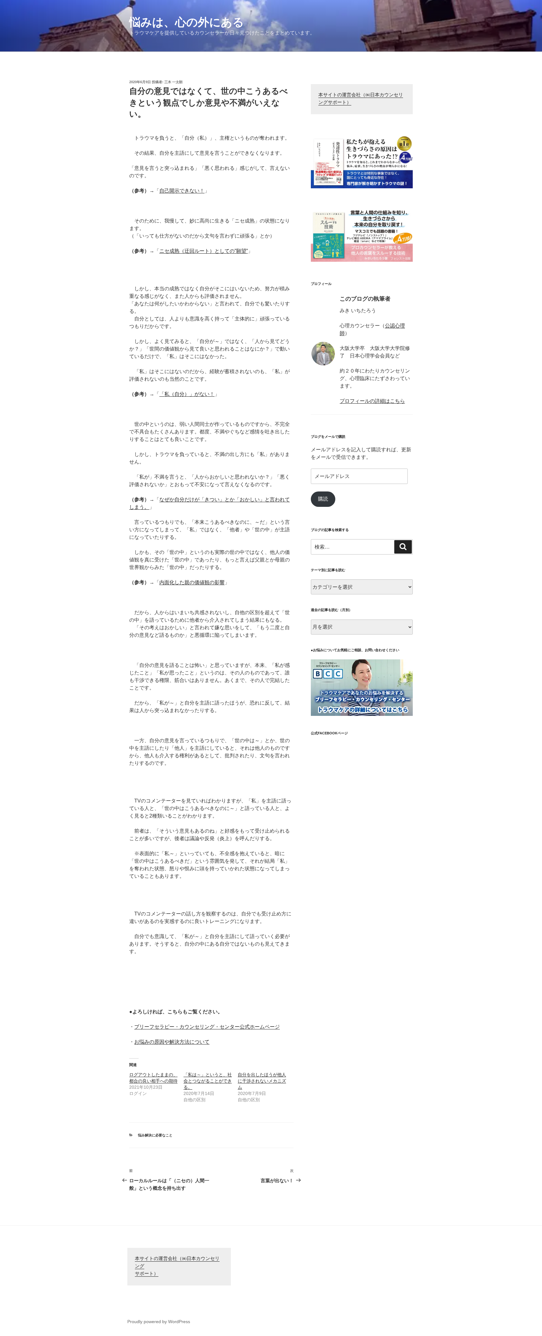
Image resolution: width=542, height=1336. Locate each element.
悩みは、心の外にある (186, 22)
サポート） (146, 1274)
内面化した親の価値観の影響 (192, 582)
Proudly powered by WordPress (158, 1321)
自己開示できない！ (182, 190)
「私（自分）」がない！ (187, 394)
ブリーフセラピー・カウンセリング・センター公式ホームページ (207, 1026)
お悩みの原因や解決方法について (172, 1041)
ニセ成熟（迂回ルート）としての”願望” (203, 251)
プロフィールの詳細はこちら (372, 401)
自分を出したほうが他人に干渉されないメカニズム (262, 1081)
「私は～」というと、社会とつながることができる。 (207, 1081)
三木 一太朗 (173, 82)
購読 (323, 499)
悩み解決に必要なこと (155, 1135)
